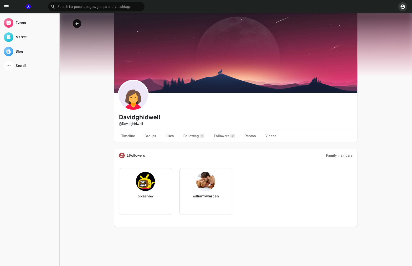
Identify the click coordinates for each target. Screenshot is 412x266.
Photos (250, 136)
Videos (271, 136)
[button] (96, 6)
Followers (224, 136)
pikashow (146, 196)
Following (193, 136)
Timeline (128, 136)
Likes (170, 136)
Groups (150, 136)
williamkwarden (206, 196)
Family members (339, 155)
